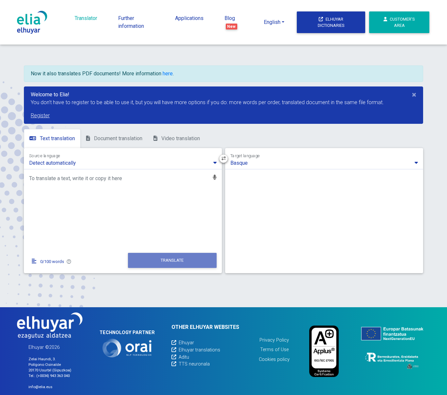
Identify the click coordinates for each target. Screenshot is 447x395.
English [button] (272, 22)
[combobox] (123, 162)
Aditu (184, 357)
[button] (215, 178)
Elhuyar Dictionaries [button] (331, 22)
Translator (86, 18)
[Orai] (127, 348)
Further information (131, 22)
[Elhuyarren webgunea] (49, 325)
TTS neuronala (194, 364)
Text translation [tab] (57, 138)
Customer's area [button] (402, 22)
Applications (189, 18)
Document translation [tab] (117, 138)
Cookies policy (274, 359)
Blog (230, 22)
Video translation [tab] (180, 138)
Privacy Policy (274, 340)
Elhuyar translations (199, 350)
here (168, 73)
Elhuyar (186, 343)
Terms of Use (274, 349)
